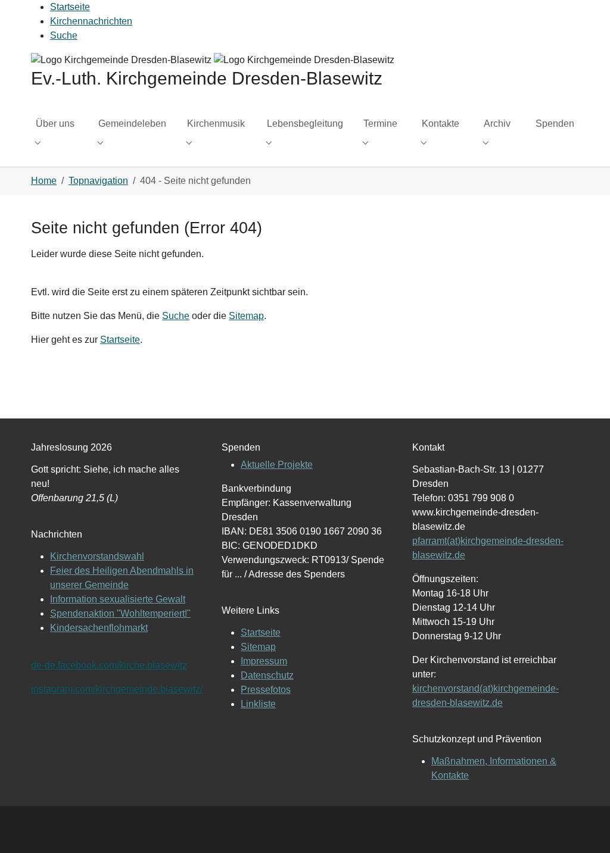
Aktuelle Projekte (277, 465)
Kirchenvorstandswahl (97, 556)
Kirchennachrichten (91, 21)
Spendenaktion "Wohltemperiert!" (120, 613)
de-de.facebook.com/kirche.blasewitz (109, 665)
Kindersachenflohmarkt (99, 628)
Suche (63, 35)
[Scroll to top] (583, 827)
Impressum (264, 661)
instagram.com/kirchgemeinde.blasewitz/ (117, 689)
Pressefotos (266, 690)
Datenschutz (267, 675)
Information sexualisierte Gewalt (117, 599)
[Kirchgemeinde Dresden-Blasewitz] (212, 59)
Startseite (70, 7)
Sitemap (246, 316)
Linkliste (258, 704)
